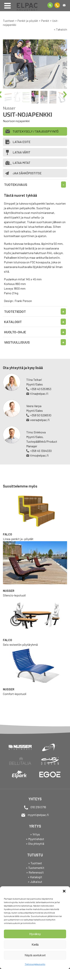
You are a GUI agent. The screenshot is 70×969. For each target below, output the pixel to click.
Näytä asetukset (35, 955)
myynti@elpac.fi (38, 815)
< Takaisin (60, 29)
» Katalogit (35, 877)
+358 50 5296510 (40, 415)
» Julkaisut (35, 881)
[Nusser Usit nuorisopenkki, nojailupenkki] (35, 64)
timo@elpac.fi (39, 455)
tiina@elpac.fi (39, 393)
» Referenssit (35, 872)
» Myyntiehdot (35, 839)
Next (66, 94)
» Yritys (35, 834)
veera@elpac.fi (40, 420)
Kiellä (35, 944)
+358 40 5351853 (40, 389)
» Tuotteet (35, 863)
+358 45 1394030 (41, 451)
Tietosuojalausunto (35, 964)
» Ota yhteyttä (35, 843)
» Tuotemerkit (35, 867)
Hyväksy (35, 934)
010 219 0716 (38, 807)
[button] (64, 891)
